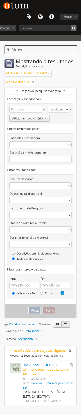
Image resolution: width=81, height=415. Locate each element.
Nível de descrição (21, 179)
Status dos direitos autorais (27, 223)
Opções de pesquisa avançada (40, 91)
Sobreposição (25, 293)
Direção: (11, 339)
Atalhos (51, 17)
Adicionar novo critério (27, 118)
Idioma (40, 17)
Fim (42, 279)
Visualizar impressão (22, 324)
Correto (49, 293)
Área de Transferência (29, 17)
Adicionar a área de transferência (72, 365)
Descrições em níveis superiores (37, 253)
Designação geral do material (28, 238)
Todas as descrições (29, 259)
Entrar (68, 17)
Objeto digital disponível (25, 194)
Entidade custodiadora (24, 138)
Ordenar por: (14, 331)
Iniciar (13, 279)
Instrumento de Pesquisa (26, 208)
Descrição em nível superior (27, 153)
